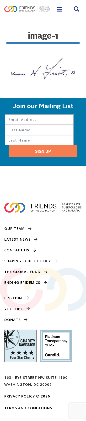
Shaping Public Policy (27, 260)
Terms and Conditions (28, 407)
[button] (76, 9)
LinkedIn (13, 298)
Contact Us (16, 250)
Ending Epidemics (22, 282)
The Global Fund (22, 271)
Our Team (14, 228)
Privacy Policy (19, 396)
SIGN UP (43, 151)
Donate (12, 319)
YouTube (13, 308)
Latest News (17, 239)
